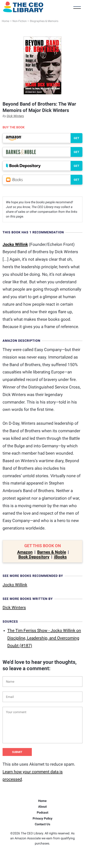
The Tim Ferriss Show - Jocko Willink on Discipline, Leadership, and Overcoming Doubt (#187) (44, 638)
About (42, 806)
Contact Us (42, 824)
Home (5, 21)
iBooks (60, 556)
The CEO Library (23, 7)
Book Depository (33, 556)
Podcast (42, 812)
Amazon (25, 552)
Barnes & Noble (51, 552)
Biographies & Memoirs (44, 21)
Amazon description (21, 341)
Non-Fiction (19, 21)
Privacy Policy (42, 818)
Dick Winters (15, 116)
